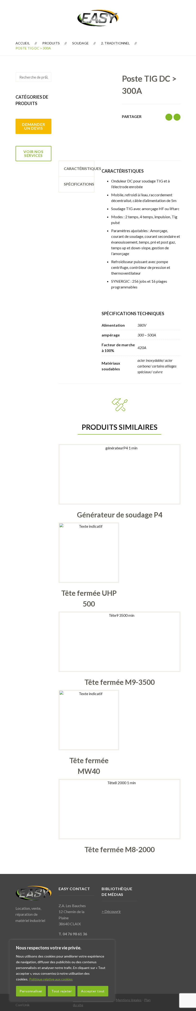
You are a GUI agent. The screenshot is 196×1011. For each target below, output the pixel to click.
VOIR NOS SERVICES (33, 153)
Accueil (23, 43)
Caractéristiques (79, 168)
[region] (62, 970)
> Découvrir (111, 911)
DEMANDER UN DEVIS (33, 126)
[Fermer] (110, 944)
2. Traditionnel (115, 43)
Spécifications (79, 184)
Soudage (80, 43)
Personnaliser (31, 991)
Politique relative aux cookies (51, 979)
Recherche (46, 77)
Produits (51, 43)
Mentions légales (129, 1000)
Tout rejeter (61, 991)
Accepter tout (93, 991)
